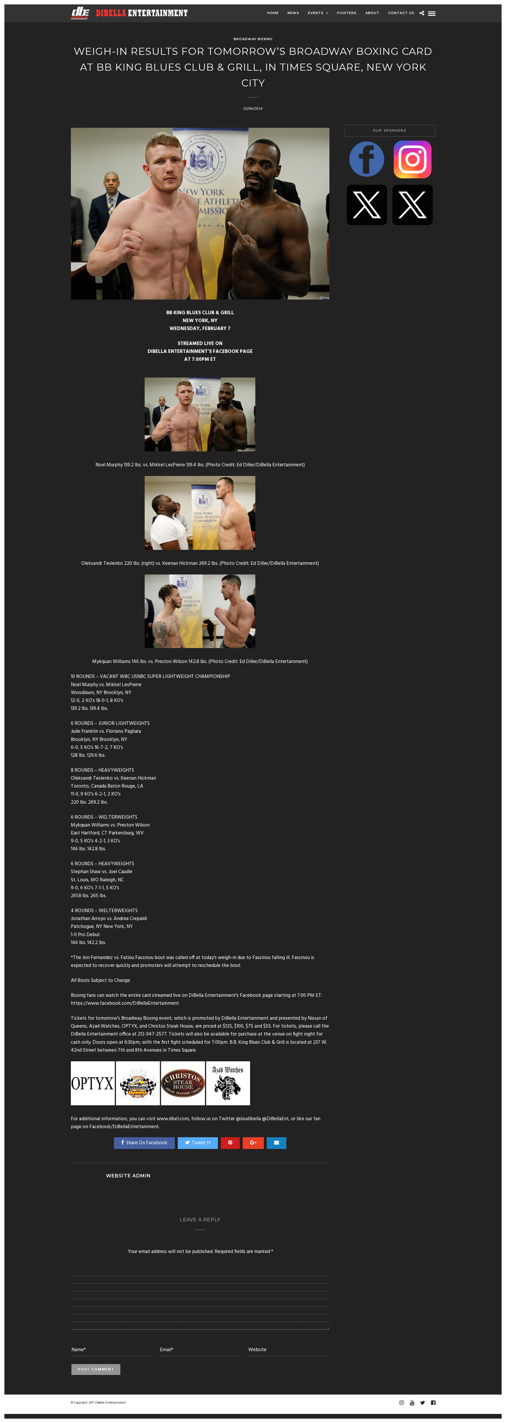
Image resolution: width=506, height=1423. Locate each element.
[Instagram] (401, 1403)
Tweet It (201, 1143)
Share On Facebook (146, 1143)
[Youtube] (412, 1403)
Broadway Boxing (253, 39)
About (372, 13)
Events (316, 13)
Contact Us (401, 13)
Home (273, 13)
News (293, 13)
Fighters (347, 13)
